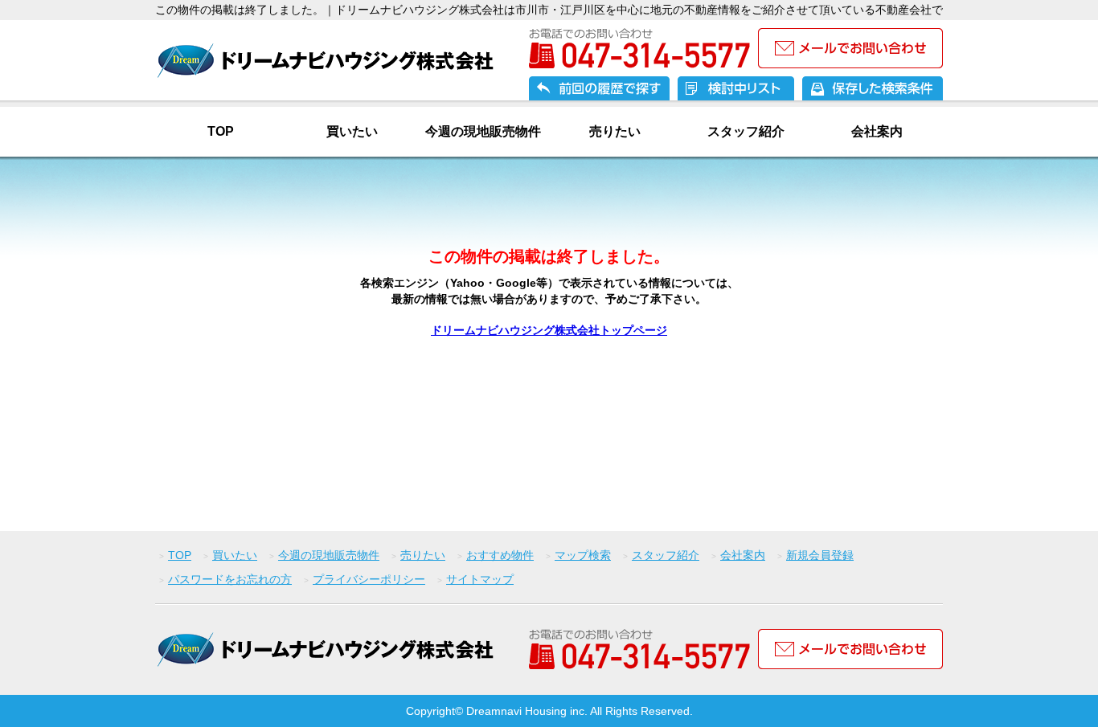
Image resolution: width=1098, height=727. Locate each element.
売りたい (615, 131)
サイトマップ (480, 579)
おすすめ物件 (500, 555)
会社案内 (877, 131)
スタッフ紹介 (746, 131)
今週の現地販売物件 (483, 131)
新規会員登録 (820, 555)
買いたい (352, 131)
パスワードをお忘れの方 (230, 579)
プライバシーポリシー (369, 579)
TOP (220, 131)
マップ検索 (583, 555)
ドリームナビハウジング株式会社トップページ (549, 330)
